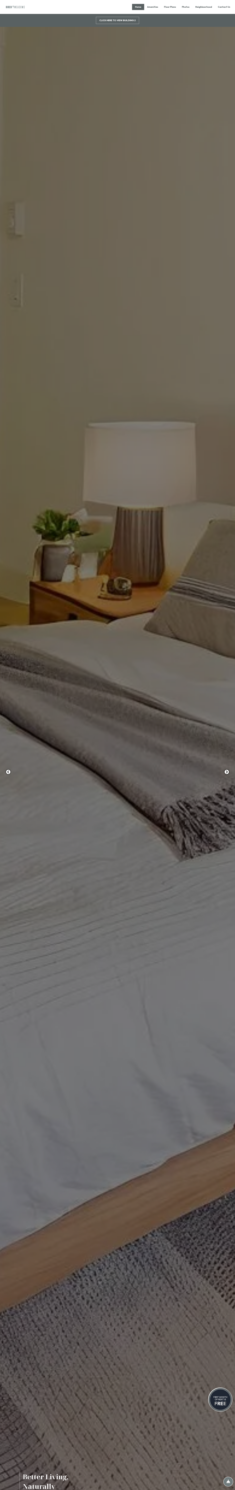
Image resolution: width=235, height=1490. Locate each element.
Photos (185, 6)
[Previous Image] (8, 772)
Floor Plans (170, 6)
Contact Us (224, 6)
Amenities (152, 6)
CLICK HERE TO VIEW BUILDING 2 (119, 20)
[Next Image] (227, 772)
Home (138, 6)
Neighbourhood (203, 6)
